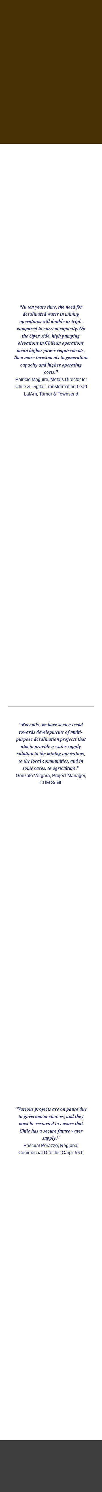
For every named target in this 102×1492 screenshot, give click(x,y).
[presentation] (51, 72)
